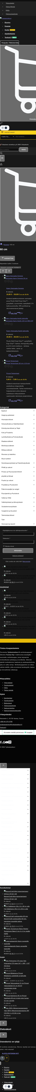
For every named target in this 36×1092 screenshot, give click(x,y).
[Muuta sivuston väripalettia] (4, 127)
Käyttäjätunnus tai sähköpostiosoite (18, 530)
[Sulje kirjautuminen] (3, 1023)
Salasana (10, 538)
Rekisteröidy (26, 561)
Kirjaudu (18, 550)
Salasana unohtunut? (18, 555)
